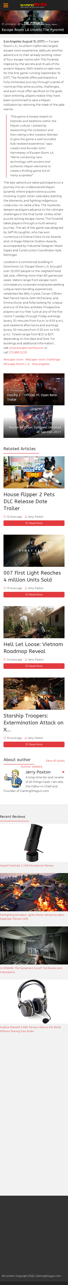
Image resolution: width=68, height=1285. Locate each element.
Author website (31, 766)
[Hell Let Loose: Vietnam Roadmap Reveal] (34, 622)
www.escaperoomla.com (26, 348)
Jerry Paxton (27, 24)
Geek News (44, 24)
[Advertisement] (34, 1075)
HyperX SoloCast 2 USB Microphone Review (27, 865)
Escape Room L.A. (17, 364)
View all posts (55, 760)
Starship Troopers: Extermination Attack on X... (33, 723)
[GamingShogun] (34, 4)
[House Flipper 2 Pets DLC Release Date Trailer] (34, 472)
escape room (14, 359)
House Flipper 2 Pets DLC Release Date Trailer (29, 501)
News (54, 24)
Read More (36, 523)
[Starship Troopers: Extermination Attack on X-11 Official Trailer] (34, 694)
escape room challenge (43, 359)
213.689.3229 (18, 352)
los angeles (42, 364)
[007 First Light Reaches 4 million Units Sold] (34, 551)
